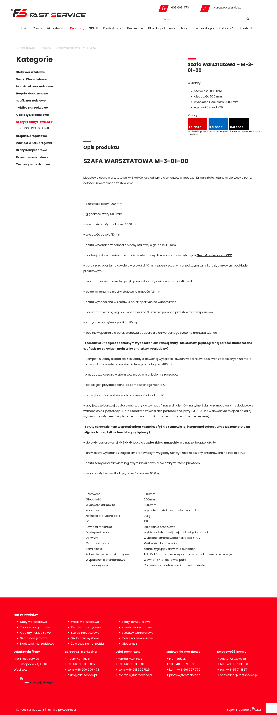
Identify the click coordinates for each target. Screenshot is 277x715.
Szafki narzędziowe (31, 100)
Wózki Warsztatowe (31, 79)
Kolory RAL (227, 28)
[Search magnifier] (248, 19)
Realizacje (135, 28)
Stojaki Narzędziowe (31, 136)
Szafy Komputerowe (31, 150)
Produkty (77, 28)
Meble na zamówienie (137, 638)
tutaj (202, 134)
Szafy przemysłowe (85, 638)
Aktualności (56, 28)
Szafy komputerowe (136, 622)
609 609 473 (180, 7)
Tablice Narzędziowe (32, 108)
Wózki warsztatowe (85, 622)
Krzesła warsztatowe (32, 157)
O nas (37, 28)
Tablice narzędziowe (35, 627)
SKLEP (93, 28)
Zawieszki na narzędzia (87, 644)
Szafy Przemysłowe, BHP (34, 122)
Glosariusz (129, 644)
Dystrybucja (112, 28)
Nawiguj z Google (41, 682)
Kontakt (246, 28)
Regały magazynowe (86, 627)
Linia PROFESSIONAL (36, 128)
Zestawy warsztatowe (33, 164)
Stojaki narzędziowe (85, 633)
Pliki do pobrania (161, 28)
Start (24, 28)
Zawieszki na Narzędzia (34, 143)
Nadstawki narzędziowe (34, 86)
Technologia (204, 28)
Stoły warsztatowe (30, 72)
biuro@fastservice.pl (227, 7)
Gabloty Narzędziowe (32, 115)
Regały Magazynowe (32, 93)
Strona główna (26, 48)
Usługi (184, 28)
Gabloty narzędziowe (35, 633)
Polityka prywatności (61, 710)
